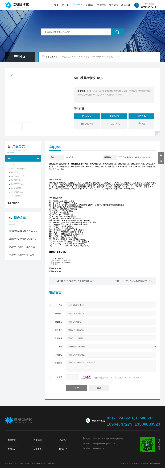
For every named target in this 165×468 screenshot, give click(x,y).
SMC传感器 (84, 57)
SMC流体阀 (16, 188)
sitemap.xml (155, 463)
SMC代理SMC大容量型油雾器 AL (79, 281)
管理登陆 (144, 463)
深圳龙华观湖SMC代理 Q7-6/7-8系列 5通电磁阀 (23, 231)
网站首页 (12, 440)
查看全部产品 (13, 203)
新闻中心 (12, 449)
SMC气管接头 (17, 192)
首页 (56, 5)
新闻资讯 (89, 5)
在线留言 (113, 5)
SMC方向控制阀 (18, 168)
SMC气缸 (15, 172)
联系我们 (125, 5)
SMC (74, 57)
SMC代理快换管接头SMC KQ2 (139, 281)
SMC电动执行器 (18, 176)
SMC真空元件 (17, 180)
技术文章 (101, 5)
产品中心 (78, 5)
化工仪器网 (134, 463)
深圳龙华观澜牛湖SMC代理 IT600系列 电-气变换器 (23, 239)
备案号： (51, 463)
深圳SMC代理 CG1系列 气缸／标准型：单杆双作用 (23, 247)
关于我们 (66, 5)
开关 (12, 165)
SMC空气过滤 (17, 184)
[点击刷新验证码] (86, 377)
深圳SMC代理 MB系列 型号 (21, 254)
